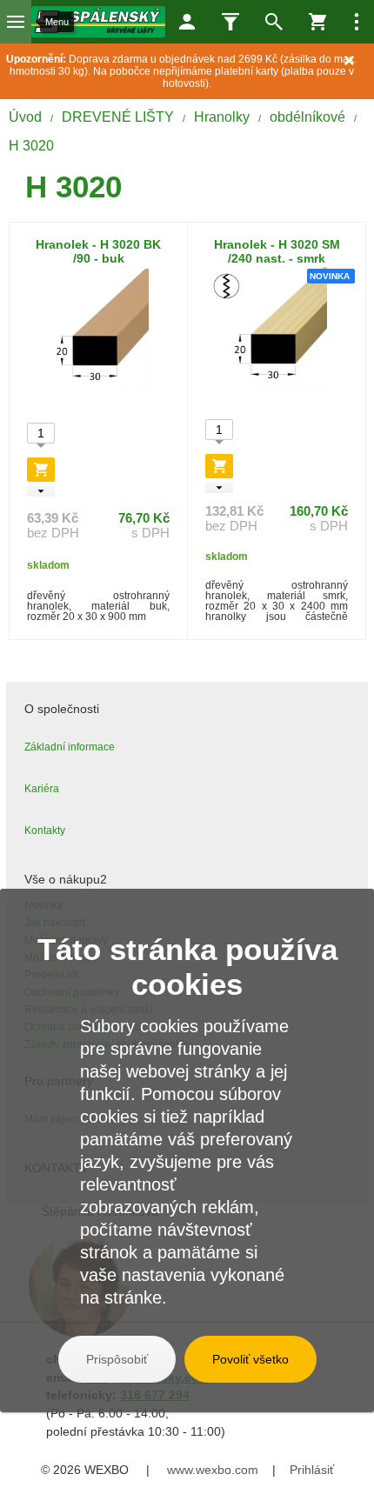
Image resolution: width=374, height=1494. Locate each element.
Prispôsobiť (117, 1359)
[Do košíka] (41, 469)
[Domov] (98, 21)
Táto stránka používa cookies (187, 966)
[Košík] (317, 21)
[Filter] (230, 21)
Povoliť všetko (250, 1359)
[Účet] (187, 21)
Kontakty (44, 830)
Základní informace (69, 747)
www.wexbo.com (212, 1470)
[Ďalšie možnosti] (356, 21)
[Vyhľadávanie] (274, 21)
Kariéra (41, 789)
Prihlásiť (312, 1470)
